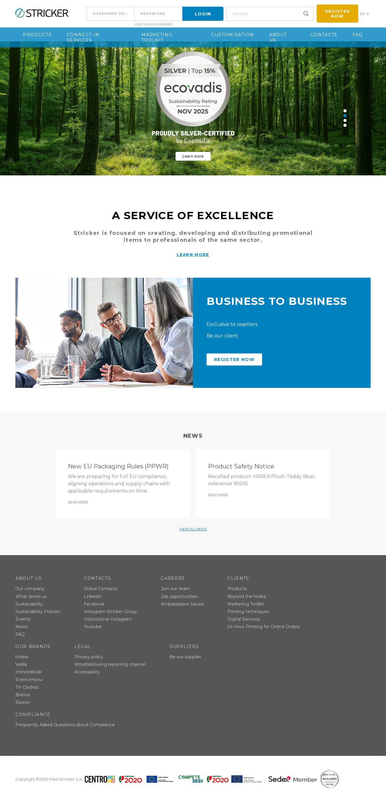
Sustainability (29, 604)
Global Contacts (100, 588)
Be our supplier (185, 657)
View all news (193, 529)
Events (22, 619)
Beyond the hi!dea (246, 596)
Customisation (232, 34)
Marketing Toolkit (156, 37)
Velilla (21, 664)
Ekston (22, 702)
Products (37, 34)
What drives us (31, 596)
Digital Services (243, 619)
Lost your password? (153, 24)
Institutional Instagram (108, 619)
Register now (337, 13)
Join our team (175, 588)
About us (278, 37)
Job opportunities (179, 596)
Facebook (94, 604)
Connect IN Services (83, 37)
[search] (308, 14)
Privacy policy (88, 657)
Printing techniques (248, 611)
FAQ (358, 34)
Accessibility (87, 672)
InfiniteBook (28, 672)
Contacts (323, 34)
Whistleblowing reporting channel (110, 664)
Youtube (93, 626)
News (21, 626)
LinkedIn (93, 596)
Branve (22, 695)
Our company (29, 588)
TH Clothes (27, 687)
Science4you (29, 679)
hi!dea (21, 657)
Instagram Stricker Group (110, 611)
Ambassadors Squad (182, 604)
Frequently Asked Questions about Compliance (65, 724)
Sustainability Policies (37, 611)
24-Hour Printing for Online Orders (263, 626)
